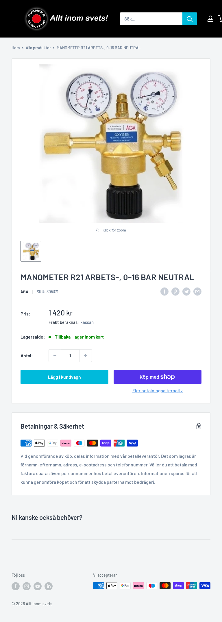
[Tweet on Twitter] (186, 291)
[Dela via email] (197, 291)
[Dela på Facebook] (164, 291)
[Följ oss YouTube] (38, 586)
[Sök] (189, 18)
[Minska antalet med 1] (55, 356)
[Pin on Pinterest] (175, 291)
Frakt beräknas (63, 322)
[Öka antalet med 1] (85, 356)
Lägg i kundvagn (64, 377)
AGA (24, 291)
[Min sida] (210, 19)
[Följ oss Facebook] (16, 586)
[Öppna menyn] (14, 19)
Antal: (27, 355)
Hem (16, 47)
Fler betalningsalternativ (157, 390)
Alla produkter (38, 47)
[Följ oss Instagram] (27, 586)
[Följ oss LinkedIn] (49, 586)
